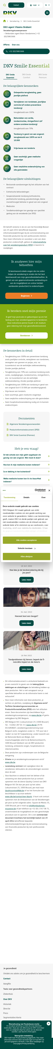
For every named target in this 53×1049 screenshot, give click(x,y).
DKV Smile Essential (10, 76)
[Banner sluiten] (49, 490)
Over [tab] (43, 497)
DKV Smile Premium (42, 76)
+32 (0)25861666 (16, 51)
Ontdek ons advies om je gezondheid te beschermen (26, 973)
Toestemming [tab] (9, 497)
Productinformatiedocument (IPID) (24, 429)
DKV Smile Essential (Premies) (22, 435)
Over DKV (7, 999)
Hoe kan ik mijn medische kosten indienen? (21, 464)
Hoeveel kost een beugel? (26, 616)
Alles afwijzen (27, 556)
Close (48, 1023)
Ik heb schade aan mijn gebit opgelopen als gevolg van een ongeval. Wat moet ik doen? (22, 456)
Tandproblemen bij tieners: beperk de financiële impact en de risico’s (26, 660)
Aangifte (7, 983)
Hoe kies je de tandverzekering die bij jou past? (26, 571)
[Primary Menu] (47, 12)
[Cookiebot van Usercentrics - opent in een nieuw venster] (35, 490)
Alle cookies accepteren (26, 540)
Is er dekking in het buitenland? (17, 471)
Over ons (15, 44)
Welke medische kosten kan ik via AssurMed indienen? (22, 480)
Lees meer (26, 579)
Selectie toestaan (25, 548)
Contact (16, 5)
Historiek (7, 1004)
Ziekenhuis (8, 994)
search (4, 5)
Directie (6, 1008)
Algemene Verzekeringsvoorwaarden (25, 424)
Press (5, 1013)
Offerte (6, 44)
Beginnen (25, 295)
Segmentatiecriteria (12, 1017)
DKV (10, 12)
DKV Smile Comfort (26, 76)
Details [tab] (27, 497)
